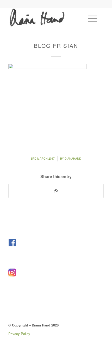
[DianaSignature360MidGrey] (46, 18)
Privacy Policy (19, 333)
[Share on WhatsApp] (56, 191)
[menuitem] (93, 18)
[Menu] (90, 18)
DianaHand (73, 158)
